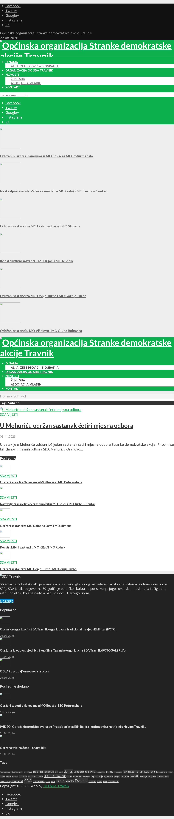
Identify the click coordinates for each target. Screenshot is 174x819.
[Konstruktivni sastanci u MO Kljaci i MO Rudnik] (10, 251)
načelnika (23, 776)
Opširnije (6, 601)
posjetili (134, 776)
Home (5, 396)
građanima (100, 772)
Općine (69, 776)
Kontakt (12, 87)
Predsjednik (145, 776)
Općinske (86, 777)
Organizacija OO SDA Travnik (29, 70)
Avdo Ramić (28, 772)
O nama (11, 62)
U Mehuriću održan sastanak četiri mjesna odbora (66, 425)
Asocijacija (4, 772)
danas (68, 771)
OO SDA (39, 776)
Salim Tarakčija (6, 782)
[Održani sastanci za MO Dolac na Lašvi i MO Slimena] (10, 217)
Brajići (61, 772)
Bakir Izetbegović (43, 771)
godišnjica (90, 771)
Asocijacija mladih (26, 83)
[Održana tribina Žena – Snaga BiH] (5, 741)
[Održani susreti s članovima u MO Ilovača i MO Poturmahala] (10, 146)
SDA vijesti (9, 414)
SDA (28, 781)
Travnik (81, 780)
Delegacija (79, 771)
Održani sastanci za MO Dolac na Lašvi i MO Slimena (40, 226)
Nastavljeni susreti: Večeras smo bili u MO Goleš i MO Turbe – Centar (53, 191)
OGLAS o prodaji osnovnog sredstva (24, 671)
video (105, 781)
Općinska (78, 776)
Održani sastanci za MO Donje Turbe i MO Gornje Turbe (43, 296)
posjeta (117, 776)
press (153, 776)
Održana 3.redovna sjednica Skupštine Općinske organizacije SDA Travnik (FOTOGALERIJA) (63, 650)
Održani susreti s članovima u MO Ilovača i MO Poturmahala (46, 156)
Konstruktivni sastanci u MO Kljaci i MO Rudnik (36, 261)
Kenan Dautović (145, 771)
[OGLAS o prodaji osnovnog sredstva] (5, 664)
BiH (56, 771)
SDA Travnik (38, 781)
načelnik (15, 777)
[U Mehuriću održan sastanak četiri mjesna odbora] (40, 409)
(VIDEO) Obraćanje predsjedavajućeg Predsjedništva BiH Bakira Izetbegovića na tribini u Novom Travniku (73, 726)
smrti (53, 782)
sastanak (17, 781)
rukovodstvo (163, 776)
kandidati (129, 771)
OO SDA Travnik (55, 776)
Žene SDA (18, 79)
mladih (8, 776)
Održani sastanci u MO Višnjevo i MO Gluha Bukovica (41, 331)
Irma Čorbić (118, 772)
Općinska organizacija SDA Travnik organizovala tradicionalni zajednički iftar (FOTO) (58, 629)
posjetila (125, 776)
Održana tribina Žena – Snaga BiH (23, 748)
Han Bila (109, 772)
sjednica (47, 782)
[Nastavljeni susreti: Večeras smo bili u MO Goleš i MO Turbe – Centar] (10, 182)
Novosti (12, 74)
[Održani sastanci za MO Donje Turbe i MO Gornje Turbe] (10, 286)
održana (31, 776)
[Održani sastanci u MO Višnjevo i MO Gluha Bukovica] (10, 321)
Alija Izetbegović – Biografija (35, 66)
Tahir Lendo (65, 781)
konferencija (161, 772)
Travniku (92, 781)
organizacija (97, 776)
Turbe (99, 781)
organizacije (108, 776)
